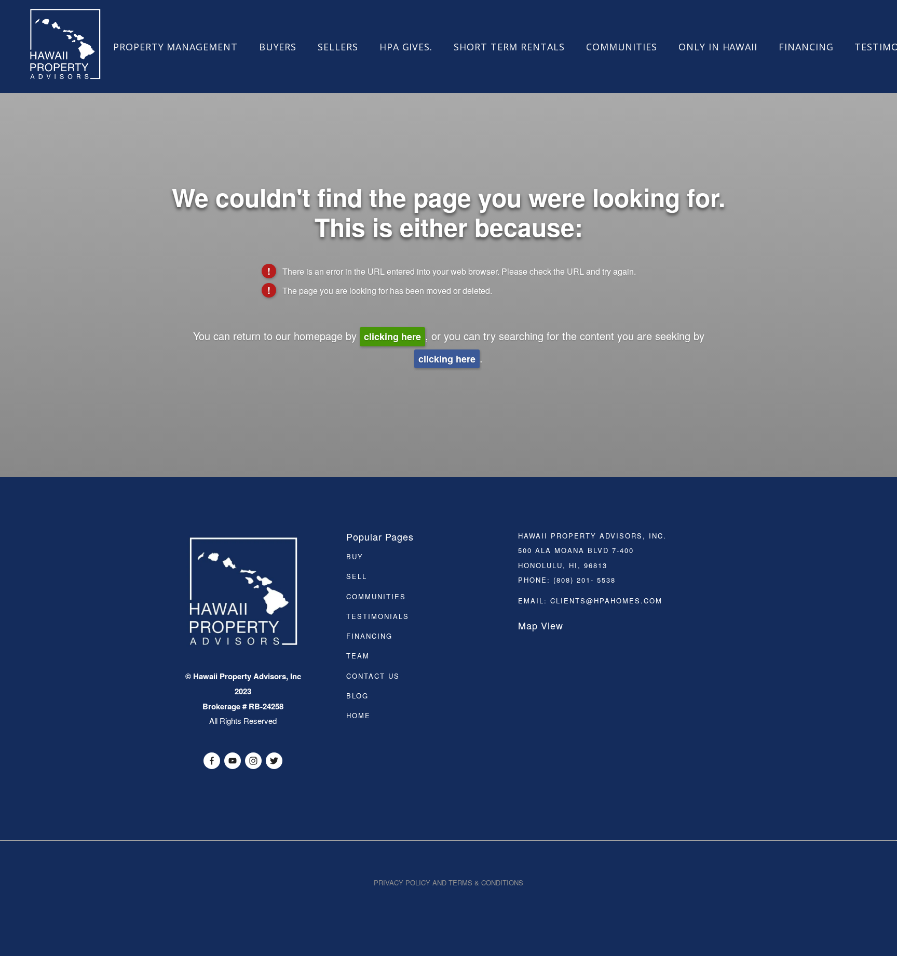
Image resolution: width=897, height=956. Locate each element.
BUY (354, 556)
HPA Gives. (405, 47)
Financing (806, 47)
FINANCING (369, 636)
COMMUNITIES (376, 596)
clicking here (392, 336)
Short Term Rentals (509, 47)
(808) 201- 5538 (584, 580)
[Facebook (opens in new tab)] (211, 760)
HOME (358, 715)
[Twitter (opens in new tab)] (274, 760)
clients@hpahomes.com (606, 600)
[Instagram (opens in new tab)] (253, 760)
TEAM (358, 656)
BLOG (357, 696)
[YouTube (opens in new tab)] (232, 760)
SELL (356, 576)
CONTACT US (373, 676)
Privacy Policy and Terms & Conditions (448, 882)
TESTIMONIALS (377, 616)
